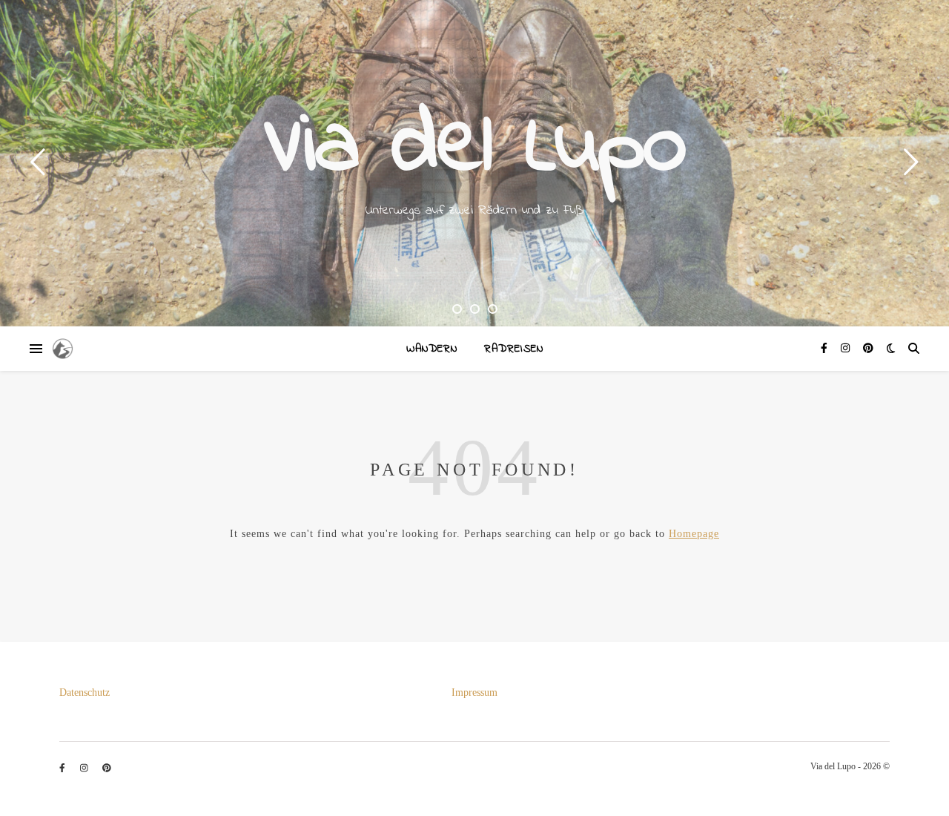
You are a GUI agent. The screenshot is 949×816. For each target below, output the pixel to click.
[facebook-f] (825, 348)
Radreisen (513, 348)
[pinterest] (868, 348)
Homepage (694, 533)
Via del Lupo (475, 148)
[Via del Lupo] (62, 349)
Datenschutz (84, 692)
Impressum (474, 692)
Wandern (431, 348)
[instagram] (847, 348)
